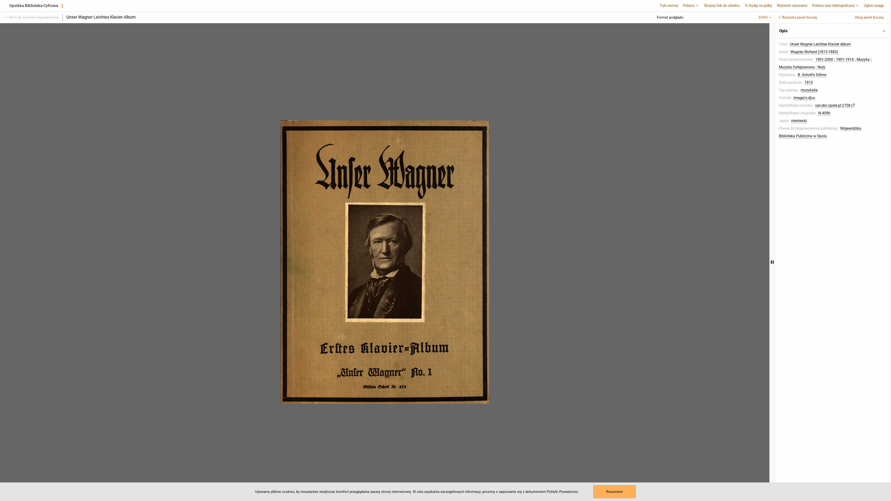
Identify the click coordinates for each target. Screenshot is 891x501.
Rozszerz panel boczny (799, 17)
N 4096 (824, 113)
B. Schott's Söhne (812, 75)
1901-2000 (824, 59)
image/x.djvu (804, 98)
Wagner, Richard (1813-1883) (814, 52)
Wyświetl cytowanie (792, 5)
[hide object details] (772, 262)
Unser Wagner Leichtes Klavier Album (820, 44)
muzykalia (809, 90)
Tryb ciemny (669, 5)
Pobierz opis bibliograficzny (833, 5)
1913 (808, 82)
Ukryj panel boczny (869, 17)
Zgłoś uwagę (874, 5)
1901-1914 (845, 59)
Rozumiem (614, 492)
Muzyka (863, 59)
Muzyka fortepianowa (797, 67)
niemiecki (799, 121)
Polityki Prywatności (562, 492)
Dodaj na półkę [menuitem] (760, 5)
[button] (833, 30)
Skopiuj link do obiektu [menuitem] (721, 5)
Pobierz (688, 5)
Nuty (821, 67)
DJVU (763, 17)
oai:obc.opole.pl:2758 (832, 105)
